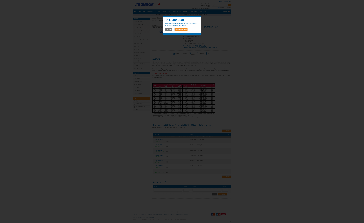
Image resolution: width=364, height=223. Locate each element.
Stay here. (169, 29)
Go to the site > (181, 29)
